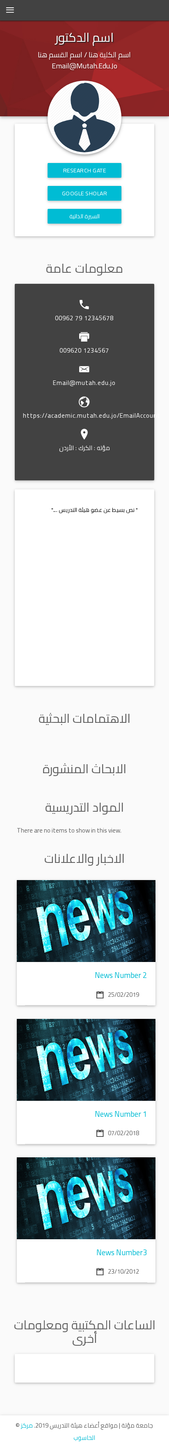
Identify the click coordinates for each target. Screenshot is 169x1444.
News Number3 (121, 1252)
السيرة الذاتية (84, 216)
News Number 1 (121, 1114)
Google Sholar (84, 193)
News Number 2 (121, 975)
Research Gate (84, 170)
